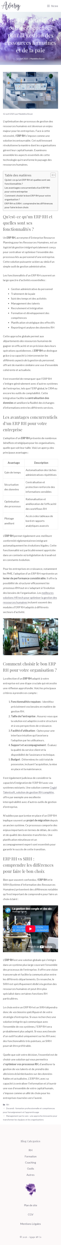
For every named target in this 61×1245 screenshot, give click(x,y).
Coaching (30, 1162)
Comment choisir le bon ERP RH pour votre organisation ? (28, 197)
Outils (30, 1168)
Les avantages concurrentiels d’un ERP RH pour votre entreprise (27, 189)
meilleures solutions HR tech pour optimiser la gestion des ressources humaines (30, 597)
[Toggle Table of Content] (51, 175)
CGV (30, 1214)
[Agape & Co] (11, 6)
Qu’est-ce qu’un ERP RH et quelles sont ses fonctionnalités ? (27, 181)
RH (7, 1104)
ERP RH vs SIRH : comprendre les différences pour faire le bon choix (29, 205)
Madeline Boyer (37, 58)
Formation (31, 1156)
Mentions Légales (30, 1223)
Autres (30, 1174)
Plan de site (30, 1205)
